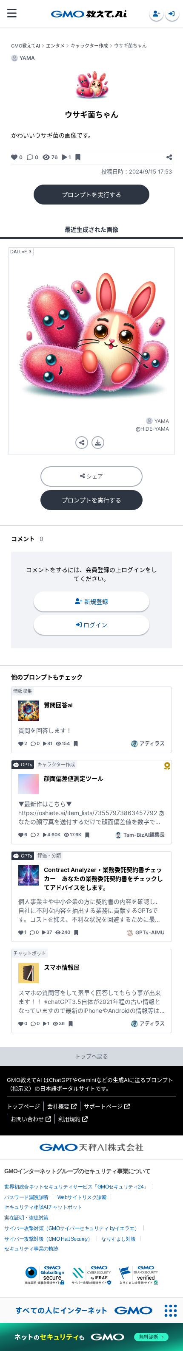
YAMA (161, 421)
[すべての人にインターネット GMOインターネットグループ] (79, 1310)
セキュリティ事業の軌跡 (31, 1249)
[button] (156, 14)
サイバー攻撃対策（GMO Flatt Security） (48, 1239)
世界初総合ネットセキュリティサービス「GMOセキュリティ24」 (76, 1187)
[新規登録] (156, 14)
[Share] (169, 157)
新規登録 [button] (96, 601)
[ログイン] (172, 14)
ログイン (95, 624)
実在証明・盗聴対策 (26, 1218)
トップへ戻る (91, 1056)
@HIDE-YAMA (152, 429)
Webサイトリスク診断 (82, 1197)
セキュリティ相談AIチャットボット (43, 1207)
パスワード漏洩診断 (26, 1197)
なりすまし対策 (118, 1239)
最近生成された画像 (91, 229)
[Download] (98, 442)
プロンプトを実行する (91, 194)
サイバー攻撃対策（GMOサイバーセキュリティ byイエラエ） (71, 1228)
